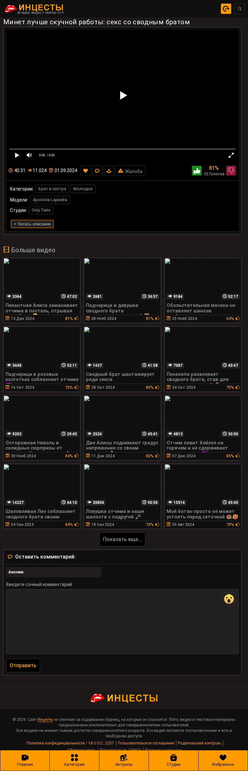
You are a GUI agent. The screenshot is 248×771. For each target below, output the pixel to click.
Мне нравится (197, 171)
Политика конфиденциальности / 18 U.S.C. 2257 (70, 743)
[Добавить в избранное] (85, 171)
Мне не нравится (231, 171)
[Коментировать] (97, 171)
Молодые (83, 188)
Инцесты (45, 719)
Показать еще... (122, 539)
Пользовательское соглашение (146, 743)
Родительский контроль (199, 743)
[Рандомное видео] (226, 9)
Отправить (23, 665)
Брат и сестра (52, 188)
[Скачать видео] (109, 171)
